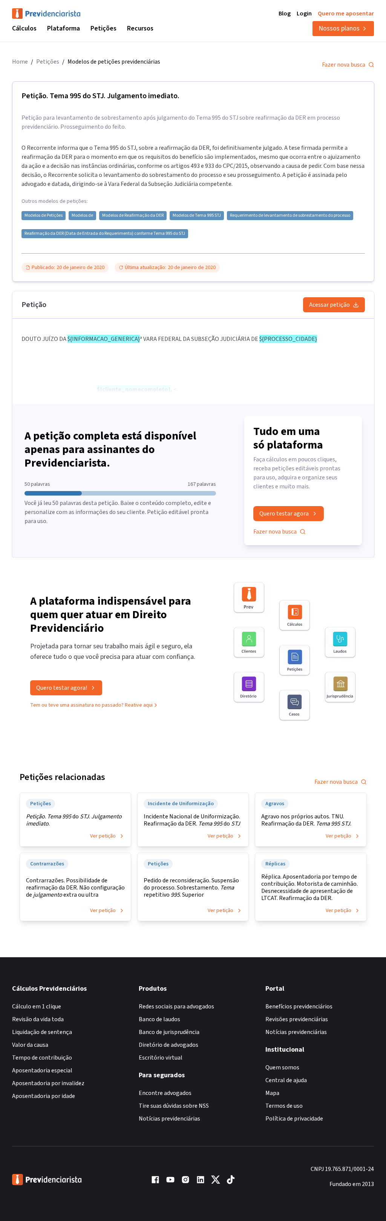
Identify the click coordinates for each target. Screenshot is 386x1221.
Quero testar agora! (61, 688)
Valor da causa (30, 1045)
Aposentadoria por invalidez (48, 1083)
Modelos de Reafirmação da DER (133, 216)
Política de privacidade (294, 1118)
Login (304, 13)
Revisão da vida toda (38, 1019)
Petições (103, 28)
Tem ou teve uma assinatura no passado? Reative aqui (91, 705)
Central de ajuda (286, 1080)
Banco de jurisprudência (169, 1032)
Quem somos (282, 1067)
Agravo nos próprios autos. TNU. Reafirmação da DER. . (306, 820)
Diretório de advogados (168, 1045)
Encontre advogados (165, 1093)
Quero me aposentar (346, 13)
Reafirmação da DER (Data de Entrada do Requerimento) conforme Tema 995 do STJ (105, 234)
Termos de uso (284, 1105)
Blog (285, 13)
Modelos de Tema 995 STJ (197, 216)
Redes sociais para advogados (176, 1006)
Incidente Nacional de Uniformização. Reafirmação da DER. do (192, 820)
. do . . (74, 820)
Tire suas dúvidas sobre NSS (174, 1105)
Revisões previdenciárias (296, 1019)
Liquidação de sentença (42, 1032)
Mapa (272, 1093)
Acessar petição (329, 305)
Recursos (140, 28)
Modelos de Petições (44, 216)
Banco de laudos (159, 1019)
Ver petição (103, 836)
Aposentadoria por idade (43, 1096)
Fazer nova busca (343, 65)
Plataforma (63, 28)
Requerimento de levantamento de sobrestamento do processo (290, 216)
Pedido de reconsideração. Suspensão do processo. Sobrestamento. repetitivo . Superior (191, 888)
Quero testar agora (284, 513)
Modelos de (82, 216)
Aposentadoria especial (42, 1070)
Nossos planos (339, 28)
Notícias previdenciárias (169, 1118)
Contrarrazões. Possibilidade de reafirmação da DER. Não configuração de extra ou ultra (75, 888)
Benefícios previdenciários (298, 1006)
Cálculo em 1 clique (36, 1006)
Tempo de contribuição (42, 1057)
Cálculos (24, 28)
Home (20, 62)
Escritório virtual (160, 1057)
